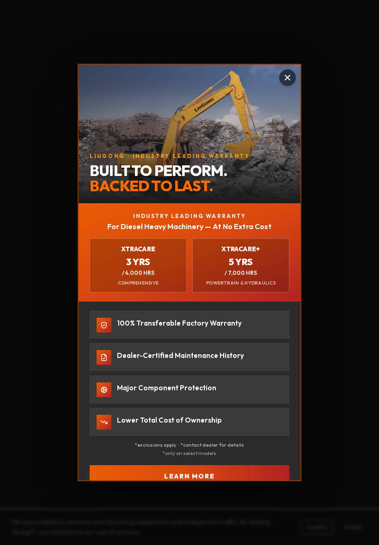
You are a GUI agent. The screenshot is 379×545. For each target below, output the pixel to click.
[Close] (287, 77)
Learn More (189, 476)
